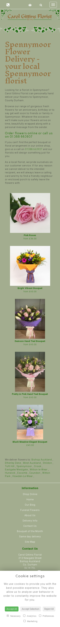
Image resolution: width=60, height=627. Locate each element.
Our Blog (30, 504)
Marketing (32, 621)
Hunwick (10, 473)
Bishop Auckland (42, 459)
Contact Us (30, 526)
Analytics (31, 616)
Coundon (34, 473)
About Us (30, 515)
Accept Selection (30, 609)
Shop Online (30, 494)
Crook (37, 466)
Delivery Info (30, 520)
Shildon (47, 463)
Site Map (30, 542)
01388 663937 (21, 136)
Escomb (22, 473)
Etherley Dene (13, 463)
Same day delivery (30, 536)
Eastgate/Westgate (16, 469)
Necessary (15, 616)
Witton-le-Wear (39, 469)
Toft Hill (9, 466)
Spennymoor (24, 466)
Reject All (49, 609)
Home (30, 499)
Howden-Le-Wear (22, 476)
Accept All (11, 609)
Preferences (48, 616)
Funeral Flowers (30, 510)
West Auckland (32, 463)
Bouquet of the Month (30, 531)
